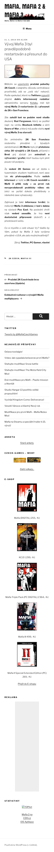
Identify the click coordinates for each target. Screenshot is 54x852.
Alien (24, 40)
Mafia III (26, 258)
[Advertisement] (27, 747)
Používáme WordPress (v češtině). (20, 845)
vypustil (45, 95)
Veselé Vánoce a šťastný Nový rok (22, 406)
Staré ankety (27, 443)
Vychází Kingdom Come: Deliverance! (24, 399)
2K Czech (14, 258)
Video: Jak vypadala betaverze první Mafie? (26, 358)
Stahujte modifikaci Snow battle (21, 364)
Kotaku (34, 103)
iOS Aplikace (27, 821)
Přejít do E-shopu (27, 683)
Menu (29, 28)
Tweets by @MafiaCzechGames (21, 334)
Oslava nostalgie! (13, 351)
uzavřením (23, 84)
